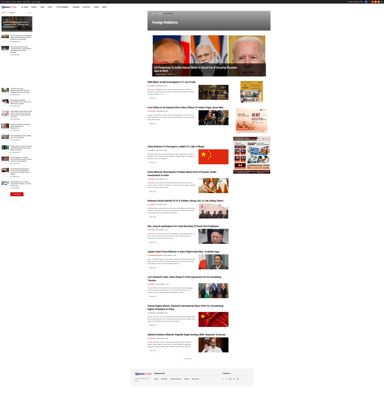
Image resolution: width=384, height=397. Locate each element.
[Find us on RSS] (375, 2)
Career (14, 1)
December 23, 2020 (162, 111)
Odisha (33, 7)
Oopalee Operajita (161, 74)
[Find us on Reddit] (378, 2)
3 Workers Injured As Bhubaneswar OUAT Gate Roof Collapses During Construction (20, 90)
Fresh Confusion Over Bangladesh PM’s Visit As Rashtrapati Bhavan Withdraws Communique (21, 37)
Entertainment (62, 7)
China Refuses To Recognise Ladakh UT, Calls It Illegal (176, 146)
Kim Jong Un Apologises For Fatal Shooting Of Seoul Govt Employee (183, 226)
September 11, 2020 (162, 284)
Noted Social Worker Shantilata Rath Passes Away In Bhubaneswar (20, 126)
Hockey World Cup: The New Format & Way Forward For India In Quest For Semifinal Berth (21, 159)
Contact (19, 1)
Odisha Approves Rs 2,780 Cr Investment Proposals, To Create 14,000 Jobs (20, 183)
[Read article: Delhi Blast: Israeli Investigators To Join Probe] (213, 92)
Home (3, 1)
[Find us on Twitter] (369, 2)
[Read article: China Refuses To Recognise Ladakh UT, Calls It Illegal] (213, 156)
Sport (50, 7)
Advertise (164, 379)
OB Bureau (152, 86)
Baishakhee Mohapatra (156, 255)
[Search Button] (381, 2)
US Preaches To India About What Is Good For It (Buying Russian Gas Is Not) (195, 69)
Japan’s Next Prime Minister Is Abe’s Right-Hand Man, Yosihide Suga (183, 251)
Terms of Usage (35, 1)
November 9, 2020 (162, 179)
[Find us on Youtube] (372, 2)
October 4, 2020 (161, 204)
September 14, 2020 (170, 255)
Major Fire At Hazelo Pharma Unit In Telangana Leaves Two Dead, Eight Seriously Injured (16, 24)
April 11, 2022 (172, 74)
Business (76, 7)
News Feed (195, 379)
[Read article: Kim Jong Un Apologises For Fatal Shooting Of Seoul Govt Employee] (213, 236)
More (104, 7)
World (96, 7)
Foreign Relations (168, 13)
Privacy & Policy (175, 379)
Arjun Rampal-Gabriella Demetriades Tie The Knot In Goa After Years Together (20, 101)
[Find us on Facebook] (366, 2)
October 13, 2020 (162, 150)
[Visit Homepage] (9, 7)
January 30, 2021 (162, 86)
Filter (29, 12)
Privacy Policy (26, 1)
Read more (153, 98)
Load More (16, 194)
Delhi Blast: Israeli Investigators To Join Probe (172, 82)
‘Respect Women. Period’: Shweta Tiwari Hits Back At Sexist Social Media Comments (21, 148)
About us (8, 1)
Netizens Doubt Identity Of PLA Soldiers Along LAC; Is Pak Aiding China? (186, 200)
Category (159, 13)
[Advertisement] (17, 71)
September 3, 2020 (162, 338)
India (42, 7)
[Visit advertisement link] (251, 92)
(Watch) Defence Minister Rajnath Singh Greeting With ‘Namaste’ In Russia (186, 334)
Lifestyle (86, 7)
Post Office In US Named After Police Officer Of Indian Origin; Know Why (185, 107)
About (156, 379)
